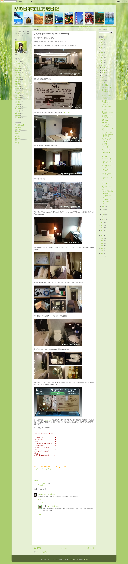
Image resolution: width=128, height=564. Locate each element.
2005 (102, 248)
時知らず (104, 184)
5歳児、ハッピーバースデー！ (107, 170)
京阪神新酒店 (19, 129)
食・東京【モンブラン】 (107, 186)
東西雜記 (17, 82)
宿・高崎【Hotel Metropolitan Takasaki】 (106, 91)
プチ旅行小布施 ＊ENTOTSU (107, 200)
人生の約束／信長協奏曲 (107, 162)
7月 (103, 80)
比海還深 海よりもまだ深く (107, 166)
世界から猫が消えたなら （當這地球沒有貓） (107, 191)
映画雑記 (17, 68)
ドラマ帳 (17, 64)
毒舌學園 (17, 84)
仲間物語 (17, 77)
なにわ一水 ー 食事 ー (107, 129)
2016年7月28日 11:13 (53, 506)
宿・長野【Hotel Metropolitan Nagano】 (106, 97)
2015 (102, 223)
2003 (102, 253)
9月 (103, 75)
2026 (102, 39)
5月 (103, 209)
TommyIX (71, 559)
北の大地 (17, 111)
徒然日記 (17, 79)
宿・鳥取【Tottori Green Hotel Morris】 (107, 140)
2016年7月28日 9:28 (49, 494)
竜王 (16, 140)
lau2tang (40, 494)
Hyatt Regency (67, 112)
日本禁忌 (17, 93)
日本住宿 (36, 480)
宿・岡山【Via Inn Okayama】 (107, 125)
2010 (102, 235)
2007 (102, 243)
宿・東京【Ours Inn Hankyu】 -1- (107, 112)
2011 (102, 233)
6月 (103, 207)
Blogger (86, 559)
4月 (103, 212)
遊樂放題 (17, 117)
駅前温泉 (17, 136)
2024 (102, 45)
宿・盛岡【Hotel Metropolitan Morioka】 (106, 102)
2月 (103, 217)
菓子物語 (17, 70)
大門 (103, 181)
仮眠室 (17, 134)
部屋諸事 (17, 104)
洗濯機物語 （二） (107, 85)
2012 (102, 230)
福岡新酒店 (18, 132)
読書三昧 (17, 86)
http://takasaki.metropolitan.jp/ (43, 469)
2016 (102, 65)
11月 (103, 70)
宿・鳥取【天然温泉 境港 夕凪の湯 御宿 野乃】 (107, 134)
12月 (103, 67)
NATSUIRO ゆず (106, 159)
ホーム (64, 548)
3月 (103, 214)
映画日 (17, 143)
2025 (102, 42)
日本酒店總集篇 (19, 125)
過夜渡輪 (17, 138)
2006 (102, 246)
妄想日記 (17, 113)
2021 (102, 52)
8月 (103, 78)
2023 (102, 47)
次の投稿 (37, 548)
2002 (102, 256)
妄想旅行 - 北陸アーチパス (107, 174)
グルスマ (17, 61)
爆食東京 (104, 122)
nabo (103, 203)
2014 (102, 225)
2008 (102, 240)
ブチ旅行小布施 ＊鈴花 (107, 196)
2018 (102, 60)
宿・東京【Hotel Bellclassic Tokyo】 (106, 108)
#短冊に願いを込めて (107, 178)
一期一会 (17, 66)
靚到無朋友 (105, 120)
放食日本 (17, 106)
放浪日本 (17, 108)
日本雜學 (17, 100)
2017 (102, 63)
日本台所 (17, 97)
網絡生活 (17, 115)
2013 (102, 228)
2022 (102, 50)
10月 (103, 72)
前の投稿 (90, 548)
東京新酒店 (18, 127)
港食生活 (17, 73)
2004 (102, 251)
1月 (103, 219)
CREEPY (104, 82)
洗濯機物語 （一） (107, 87)
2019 (102, 57)
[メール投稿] (48, 483)
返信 (39, 499)
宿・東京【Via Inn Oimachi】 (107, 116)
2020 (102, 55)
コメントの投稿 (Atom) (43, 552)
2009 (102, 238)
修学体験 (17, 75)
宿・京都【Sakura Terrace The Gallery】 (107, 145)
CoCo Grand (47, 420)
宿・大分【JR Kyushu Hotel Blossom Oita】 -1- (107, 151)
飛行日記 (17, 102)
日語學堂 (17, 88)
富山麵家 (104, 156)
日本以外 (17, 91)
